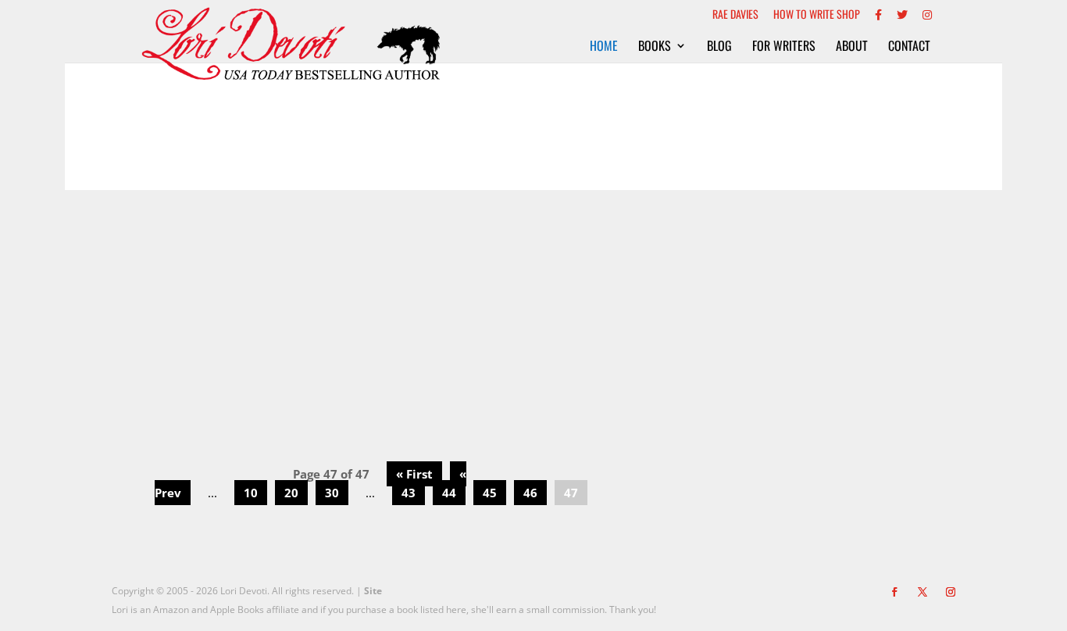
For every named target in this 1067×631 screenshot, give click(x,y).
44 (449, 492)
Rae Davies (735, 15)
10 (251, 492)
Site (373, 590)
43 (408, 492)
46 (530, 492)
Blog (719, 47)
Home (604, 47)
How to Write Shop (816, 15)
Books (654, 47)
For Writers (783, 47)
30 (332, 492)
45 (490, 492)
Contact (909, 47)
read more (372, 385)
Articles (373, 311)
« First (414, 474)
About (852, 47)
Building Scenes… (372, 286)
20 (291, 492)
